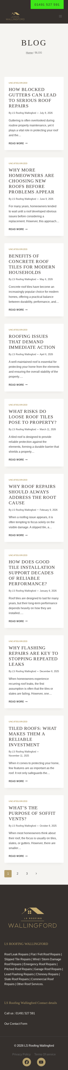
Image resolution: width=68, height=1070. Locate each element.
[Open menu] (60, 16)
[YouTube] (41, 1062)
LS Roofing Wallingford (24, 113)
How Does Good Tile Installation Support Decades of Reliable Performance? (32, 572)
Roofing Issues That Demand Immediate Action (32, 342)
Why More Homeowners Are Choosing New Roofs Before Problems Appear (31, 180)
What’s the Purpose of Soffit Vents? (32, 813)
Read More (18, 143)
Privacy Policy (21, 1054)
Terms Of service (45, 1054)
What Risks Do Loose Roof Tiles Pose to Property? (33, 417)
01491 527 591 (47, 4)
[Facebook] (26, 1062)
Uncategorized (18, 83)
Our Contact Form (15, 1023)
